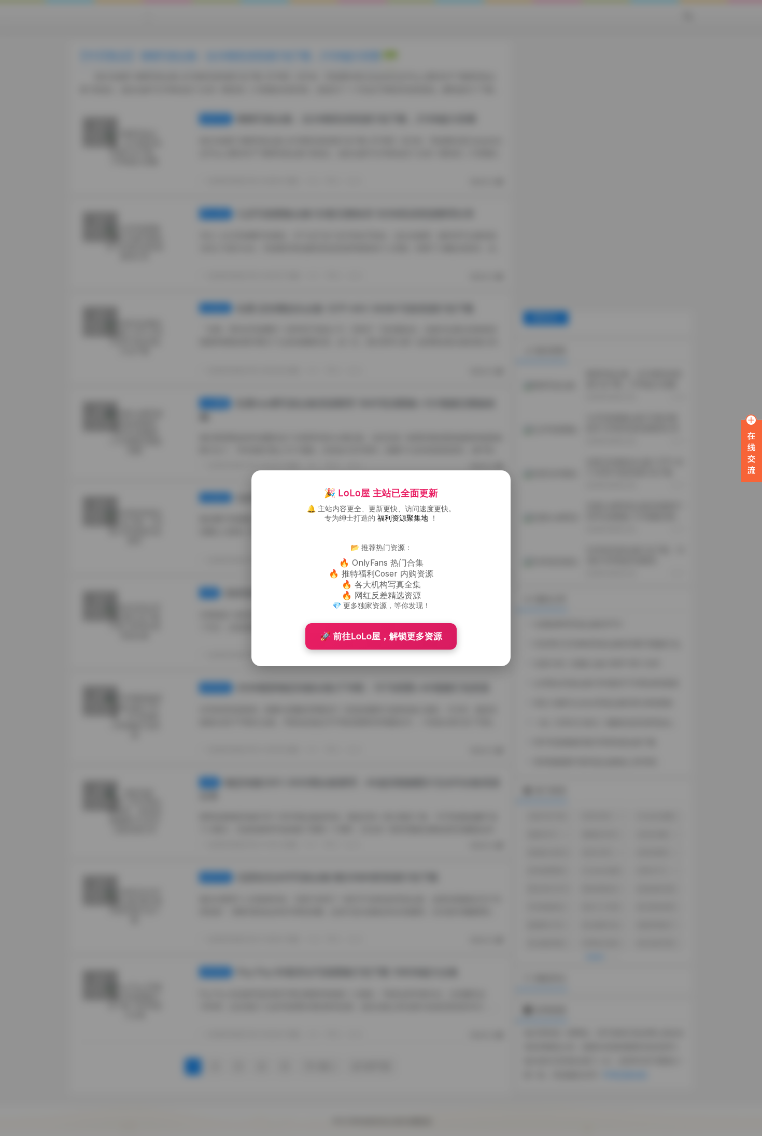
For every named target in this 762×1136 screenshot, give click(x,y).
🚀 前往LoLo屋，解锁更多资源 (381, 636)
